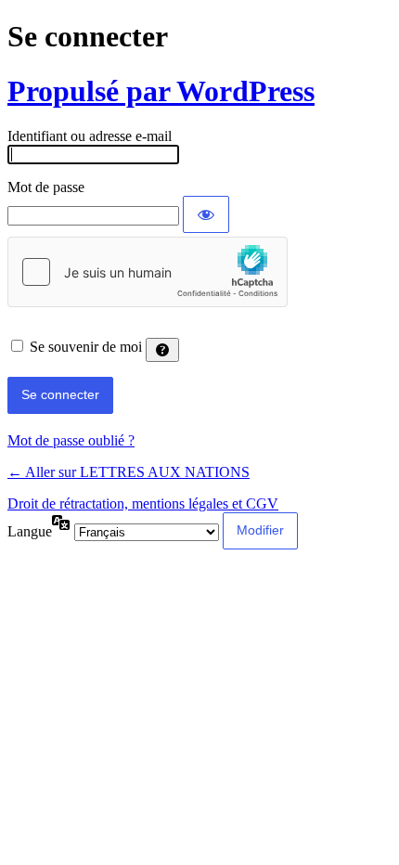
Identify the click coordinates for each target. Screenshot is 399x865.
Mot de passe (45, 187)
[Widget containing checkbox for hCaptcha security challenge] (147, 272)
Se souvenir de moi (86, 347)
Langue (29, 531)
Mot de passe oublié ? (71, 440)
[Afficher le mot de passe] (206, 214)
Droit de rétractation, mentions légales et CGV (142, 503)
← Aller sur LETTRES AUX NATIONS (128, 472)
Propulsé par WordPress (161, 91)
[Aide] (162, 350)
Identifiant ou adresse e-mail (89, 136)
